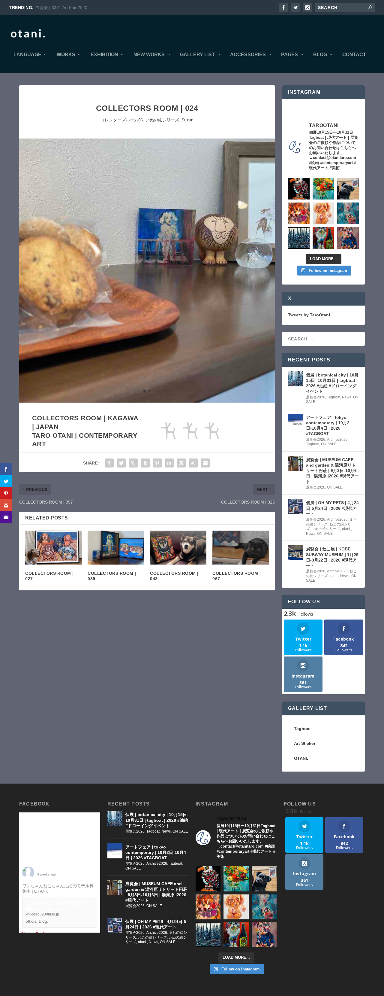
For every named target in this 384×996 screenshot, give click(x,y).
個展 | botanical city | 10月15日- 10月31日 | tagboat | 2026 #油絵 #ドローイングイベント (332, 383)
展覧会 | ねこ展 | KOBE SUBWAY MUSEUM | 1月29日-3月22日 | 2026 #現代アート (332, 557)
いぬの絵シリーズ (162, 119)
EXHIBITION (104, 54)
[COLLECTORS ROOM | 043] (178, 548)
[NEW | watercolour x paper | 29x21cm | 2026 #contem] (323, 213)
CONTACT (354, 54)
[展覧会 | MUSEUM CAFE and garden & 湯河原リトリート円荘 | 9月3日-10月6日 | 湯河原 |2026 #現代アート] (295, 463)
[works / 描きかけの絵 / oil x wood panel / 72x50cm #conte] (348, 213)
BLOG (320, 54)
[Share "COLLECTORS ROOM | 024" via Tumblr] (145, 463)
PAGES (289, 54)
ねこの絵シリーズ (152, 937)
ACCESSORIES (248, 54)
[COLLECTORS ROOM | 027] (53, 548)
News (346, 397)
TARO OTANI (50, 869)
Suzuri (188, 119)
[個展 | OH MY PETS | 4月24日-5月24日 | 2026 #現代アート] (295, 506)
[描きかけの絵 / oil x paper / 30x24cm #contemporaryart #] (323, 238)
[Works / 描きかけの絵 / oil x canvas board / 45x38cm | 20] (323, 189)
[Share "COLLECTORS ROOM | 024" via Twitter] (121, 463)
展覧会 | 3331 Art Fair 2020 (61, 7)
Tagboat (333, 397)
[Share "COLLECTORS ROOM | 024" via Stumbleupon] (193, 463)
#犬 (52, 891)
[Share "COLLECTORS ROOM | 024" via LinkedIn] (169, 463)
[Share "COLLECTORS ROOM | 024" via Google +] (133, 463)
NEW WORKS (149, 54)
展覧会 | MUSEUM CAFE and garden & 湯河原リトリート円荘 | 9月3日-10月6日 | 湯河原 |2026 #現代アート (332, 470)
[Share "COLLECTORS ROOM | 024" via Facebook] (109, 463)
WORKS (66, 54)
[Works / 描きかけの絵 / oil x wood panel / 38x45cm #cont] (299, 238)
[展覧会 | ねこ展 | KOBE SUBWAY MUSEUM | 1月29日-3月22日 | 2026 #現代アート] (295, 552)
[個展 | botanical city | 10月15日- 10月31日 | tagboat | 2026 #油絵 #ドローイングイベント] (295, 378)
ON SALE (329, 444)
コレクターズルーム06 (121, 119)
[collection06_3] (147, 401)
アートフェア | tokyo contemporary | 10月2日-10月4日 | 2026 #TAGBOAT (328, 425)
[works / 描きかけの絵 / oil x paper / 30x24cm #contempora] (299, 213)
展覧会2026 (315, 397)
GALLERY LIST (197, 54)
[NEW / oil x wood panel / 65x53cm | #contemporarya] (299, 189)
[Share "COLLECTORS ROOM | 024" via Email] (205, 463)
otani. (346, 529)
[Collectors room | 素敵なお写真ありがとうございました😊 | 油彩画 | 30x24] (348, 189)
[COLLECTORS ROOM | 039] (116, 548)
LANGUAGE (27, 54)
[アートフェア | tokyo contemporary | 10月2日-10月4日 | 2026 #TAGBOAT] (295, 421)
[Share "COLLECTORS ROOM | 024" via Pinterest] (157, 463)
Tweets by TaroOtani (309, 314)
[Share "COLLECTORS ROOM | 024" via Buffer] (181, 463)
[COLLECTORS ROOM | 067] (240, 548)
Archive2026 (337, 439)
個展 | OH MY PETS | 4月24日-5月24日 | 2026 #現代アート (332, 508)
